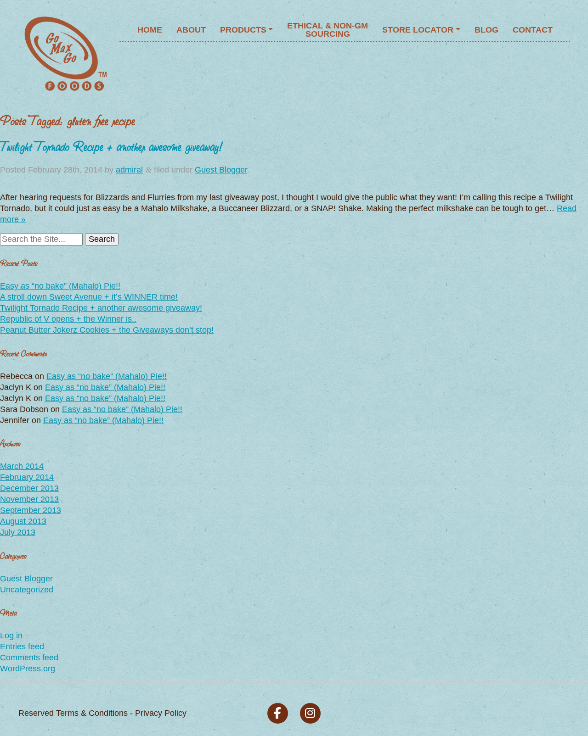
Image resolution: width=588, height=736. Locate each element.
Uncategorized (26, 589)
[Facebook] (277, 713)
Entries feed (22, 646)
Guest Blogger (221, 169)
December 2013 (29, 488)
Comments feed (29, 657)
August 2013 (23, 521)
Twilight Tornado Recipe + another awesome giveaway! (111, 145)
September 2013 (30, 510)
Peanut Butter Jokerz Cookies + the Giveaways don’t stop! (107, 330)
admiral (129, 169)
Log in (11, 635)
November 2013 (29, 499)
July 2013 (17, 532)
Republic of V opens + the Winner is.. (68, 318)
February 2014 (27, 477)
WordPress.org (27, 668)
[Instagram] (310, 713)
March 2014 (22, 466)
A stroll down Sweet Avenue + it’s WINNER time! (89, 296)
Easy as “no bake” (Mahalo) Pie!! (60, 285)
